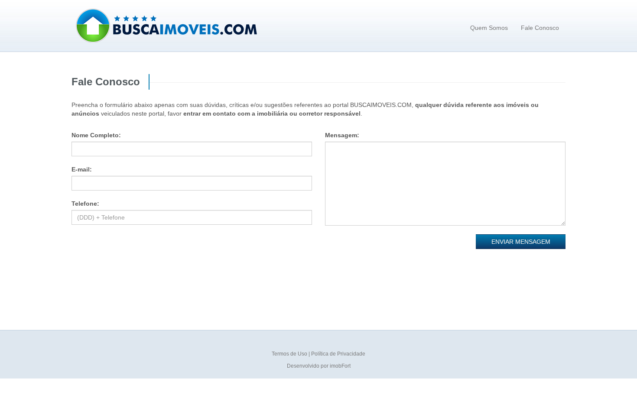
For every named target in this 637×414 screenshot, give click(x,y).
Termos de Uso (290, 354)
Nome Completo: (96, 135)
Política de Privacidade (338, 354)
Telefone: (85, 203)
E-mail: (82, 169)
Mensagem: (342, 135)
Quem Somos (489, 27)
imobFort (340, 366)
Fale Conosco (540, 27)
